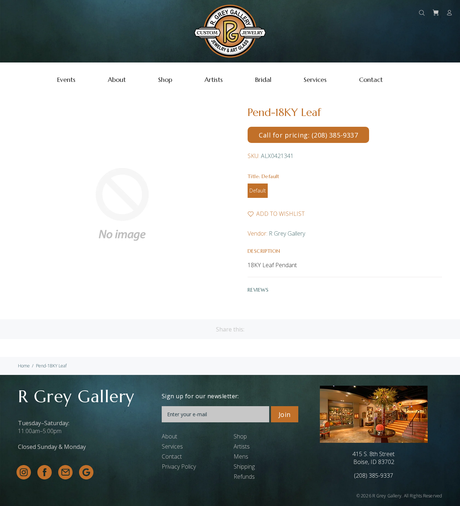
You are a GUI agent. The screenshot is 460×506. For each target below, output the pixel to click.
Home (24, 366)
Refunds (244, 477)
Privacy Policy (179, 466)
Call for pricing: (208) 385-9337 (308, 135)
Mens (241, 456)
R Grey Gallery (287, 233)
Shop (240, 436)
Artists (242, 446)
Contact (172, 456)
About (169, 436)
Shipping (244, 466)
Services (172, 446)
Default (257, 190)
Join (285, 414)
